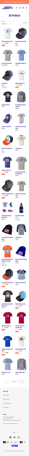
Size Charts (5, 407)
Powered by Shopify (20, 450)
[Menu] (26, 7)
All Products (6, 395)
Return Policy (6, 399)
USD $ (14, 432)
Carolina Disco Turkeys (12, 450)
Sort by (3, 21)
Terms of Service (7, 403)
